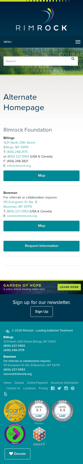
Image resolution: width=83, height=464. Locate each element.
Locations (29, 388)
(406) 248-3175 (17, 152)
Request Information (41, 246)
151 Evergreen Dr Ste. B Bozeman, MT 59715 (31, 365)
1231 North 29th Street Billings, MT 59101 (29, 341)
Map (41, 175)
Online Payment (37, 383)
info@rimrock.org (19, 166)
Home (8, 383)
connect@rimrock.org (22, 216)
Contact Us (13, 388)
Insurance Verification (64, 383)
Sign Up (41, 311)
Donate (19, 454)
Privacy (43, 388)
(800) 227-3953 (18, 156)
